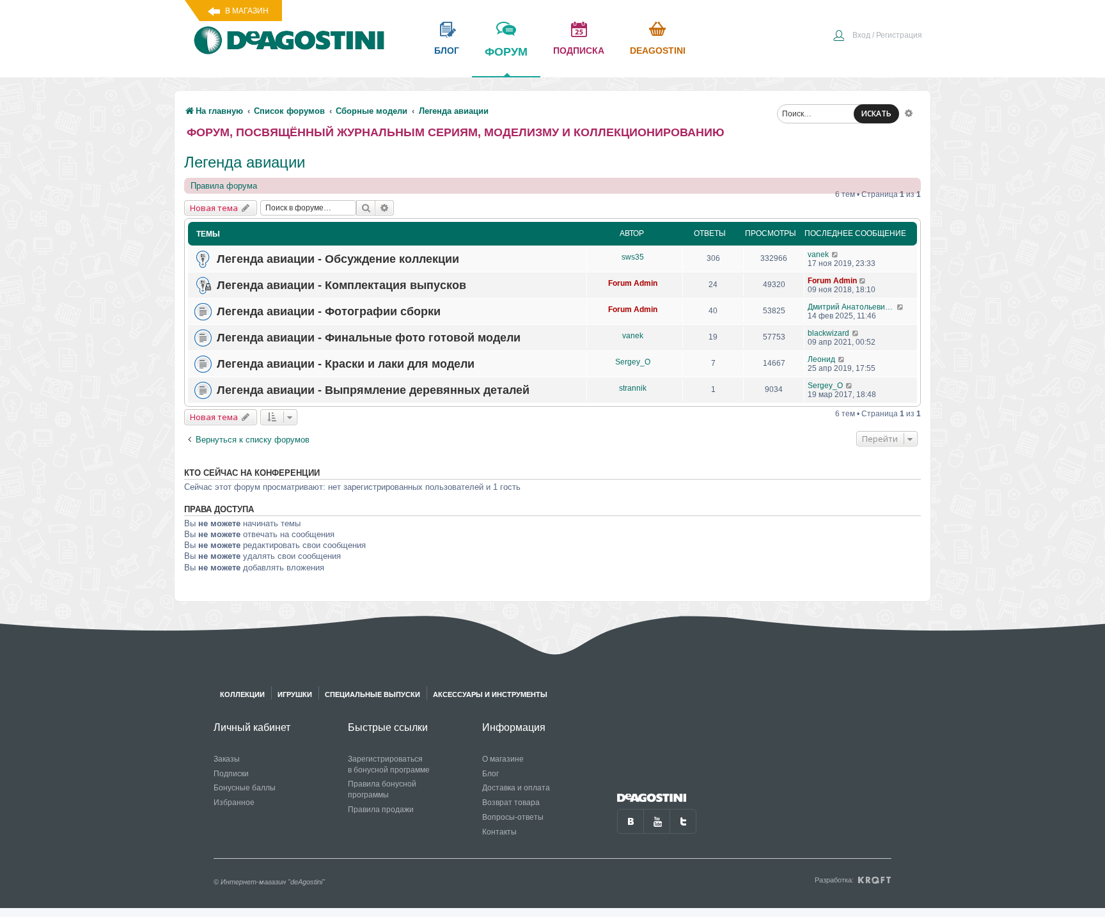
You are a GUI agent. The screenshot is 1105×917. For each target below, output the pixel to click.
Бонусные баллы (245, 787)
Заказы (227, 759)
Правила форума (224, 186)
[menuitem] (877, 36)
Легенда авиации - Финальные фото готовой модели (369, 337)
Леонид (821, 359)
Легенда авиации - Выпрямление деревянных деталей (373, 390)
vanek (818, 254)
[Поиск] (365, 208)
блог (446, 50)
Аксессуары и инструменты (490, 694)
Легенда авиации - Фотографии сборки (329, 311)
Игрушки (295, 694)
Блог (490, 773)
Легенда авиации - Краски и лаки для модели (345, 363)
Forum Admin (632, 283)
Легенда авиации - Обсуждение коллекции (338, 259)
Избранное (234, 802)
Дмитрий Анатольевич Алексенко (852, 306)
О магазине (503, 759)
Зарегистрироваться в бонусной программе (389, 764)
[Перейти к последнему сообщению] (835, 254)
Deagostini (658, 50)
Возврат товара (511, 802)
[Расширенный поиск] (909, 112)
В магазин (247, 10)
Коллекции (242, 694)
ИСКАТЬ (876, 113)
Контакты (499, 831)
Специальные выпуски (372, 694)
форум (506, 51)
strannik (633, 388)
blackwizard (828, 333)
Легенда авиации (244, 162)
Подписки (231, 773)
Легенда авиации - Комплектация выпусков (341, 285)
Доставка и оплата (516, 787)
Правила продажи (381, 809)
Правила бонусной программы (382, 789)
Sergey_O (632, 361)
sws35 (633, 257)
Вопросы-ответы (513, 817)
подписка (578, 50)
